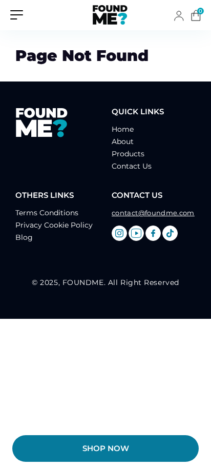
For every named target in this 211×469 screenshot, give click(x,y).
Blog (24, 237)
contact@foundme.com (153, 213)
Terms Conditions (46, 212)
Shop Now (105, 448)
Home (123, 129)
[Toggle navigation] (16, 14)
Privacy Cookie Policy (54, 225)
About (123, 141)
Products (128, 153)
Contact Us (132, 166)
